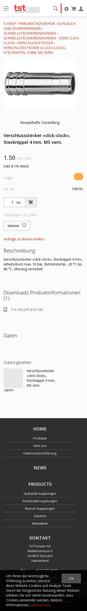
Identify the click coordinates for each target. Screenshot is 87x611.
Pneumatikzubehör (37, 23)
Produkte (40, 438)
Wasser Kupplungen (40, 508)
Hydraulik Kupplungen (40, 493)
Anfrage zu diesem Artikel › (24, 239)
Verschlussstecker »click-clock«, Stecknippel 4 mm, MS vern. (35, 50)
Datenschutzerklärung (39, 453)
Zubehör (40, 516)
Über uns (40, 446)
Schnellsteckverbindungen (30, 33)
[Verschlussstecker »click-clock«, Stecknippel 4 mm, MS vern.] (13, 378)
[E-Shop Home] (27, 8)
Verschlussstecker (35, 43)
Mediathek (40, 523)
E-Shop (10, 23)
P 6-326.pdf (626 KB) (27, 309)
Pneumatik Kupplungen (40, 501)
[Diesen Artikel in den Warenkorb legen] (30, 202)
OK (71, 578)
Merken (13, 225)
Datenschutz (40, 605)
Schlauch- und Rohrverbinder (40, 26)
